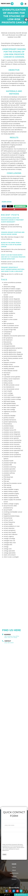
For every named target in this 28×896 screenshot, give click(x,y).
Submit (4, 854)
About (14, 870)
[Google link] (10, 891)
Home (14, 867)
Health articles (6, 201)
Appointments (14, 873)
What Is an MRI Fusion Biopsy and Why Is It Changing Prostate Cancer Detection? (13, 257)
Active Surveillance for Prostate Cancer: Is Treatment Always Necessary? (12, 220)
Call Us (8, 894)
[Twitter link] (21, 891)
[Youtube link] (17, 891)
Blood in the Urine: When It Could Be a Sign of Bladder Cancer (11, 244)
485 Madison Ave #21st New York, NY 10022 (11, 637)
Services (14, 876)
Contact (14, 879)
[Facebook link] (6, 891)
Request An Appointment (21, 3)
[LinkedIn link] (13, 891)
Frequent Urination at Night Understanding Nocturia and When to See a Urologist (12, 269)
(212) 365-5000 (18, 3)
